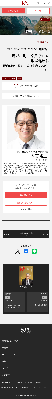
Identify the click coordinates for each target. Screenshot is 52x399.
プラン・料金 (26, 209)
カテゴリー (7, 368)
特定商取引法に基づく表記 (10, 387)
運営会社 (38, 382)
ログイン (38, 11)
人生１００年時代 (9, 78)
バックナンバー (8, 354)
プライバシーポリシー (38, 387)
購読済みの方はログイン (26, 203)
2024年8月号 (45, 19)
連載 (4, 361)
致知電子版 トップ (10, 341)
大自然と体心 (42, 42)
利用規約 (25, 387)
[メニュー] (3, 3)
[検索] (44, 3)
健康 (19, 78)
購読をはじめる (14, 11)
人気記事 (6, 375)
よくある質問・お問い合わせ (22, 382)
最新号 (5, 348)
